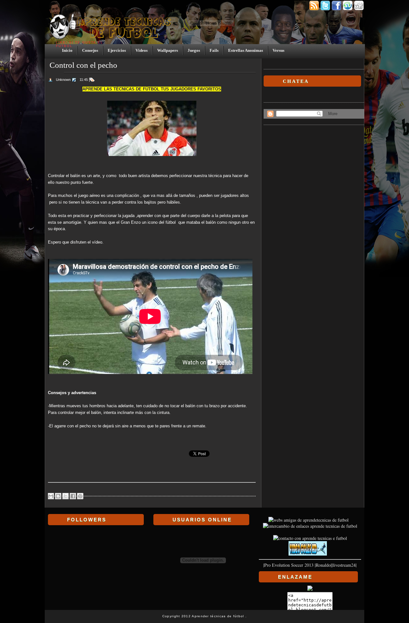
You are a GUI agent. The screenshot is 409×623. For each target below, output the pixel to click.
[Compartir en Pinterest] (80, 496)
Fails (214, 50)
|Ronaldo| (323, 565)
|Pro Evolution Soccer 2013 (288, 565)
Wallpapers (167, 50)
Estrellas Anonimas (245, 50)
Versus (278, 50)
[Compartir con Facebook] (73, 496)
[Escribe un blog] (58, 496)
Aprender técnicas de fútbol (218, 616)
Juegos (194, 50)
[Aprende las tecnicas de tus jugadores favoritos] (310, 526)
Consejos (90, 50)
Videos (141, 50)
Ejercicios (117, 50)
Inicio (67, 50)
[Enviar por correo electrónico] (51, 496)
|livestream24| (344, 565)
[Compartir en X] (65, 496)
